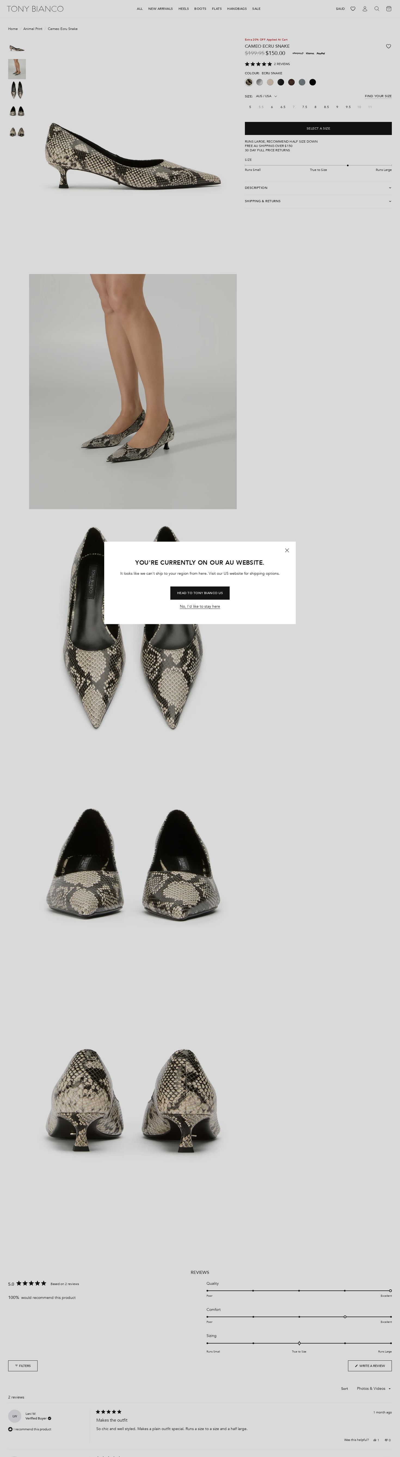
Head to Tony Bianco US (200, 593)
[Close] (287, 550)
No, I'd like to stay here (200, 607)
